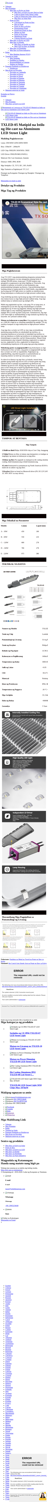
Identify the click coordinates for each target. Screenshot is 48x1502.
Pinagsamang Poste (21, 28)
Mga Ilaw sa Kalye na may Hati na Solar (28, 12)
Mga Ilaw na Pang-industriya (20, 50)
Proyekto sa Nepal (16, 76)
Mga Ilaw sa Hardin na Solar (24, 44)
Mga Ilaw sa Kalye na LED (19, 40)
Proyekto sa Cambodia (18, 72)
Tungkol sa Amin (11, 56)
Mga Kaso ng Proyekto (13, 70)
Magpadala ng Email (8, 1220)
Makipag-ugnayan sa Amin (14, 90)
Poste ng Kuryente (20, 34)
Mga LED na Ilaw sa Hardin (24, 46)
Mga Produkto (10, 8)
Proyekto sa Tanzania (17, 82)
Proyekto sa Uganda (17, 86)
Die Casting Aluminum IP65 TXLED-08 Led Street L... (23, 1073)
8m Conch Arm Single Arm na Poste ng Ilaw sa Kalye (27, 963)
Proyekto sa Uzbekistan (18, 88)
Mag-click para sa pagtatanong (11, 1170)
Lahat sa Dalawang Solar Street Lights (27, 16)
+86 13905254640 (19, 1099)
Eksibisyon (14, 68)
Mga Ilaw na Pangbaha (18, 48)
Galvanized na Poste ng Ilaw (24, 22)
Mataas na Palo (19, 32)
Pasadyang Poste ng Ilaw (23, 30)
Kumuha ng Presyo (8, 94)
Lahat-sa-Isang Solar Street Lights (26, 14)
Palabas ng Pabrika (16, 64)
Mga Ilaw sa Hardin (17, 42)
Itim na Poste (18, 24)
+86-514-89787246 (20, 1101)
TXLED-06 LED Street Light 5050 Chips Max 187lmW (26, 1086)
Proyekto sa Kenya (16, 74)
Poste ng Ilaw (14, 20)
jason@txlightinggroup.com (21, 1097)
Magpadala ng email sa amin (11, 181)
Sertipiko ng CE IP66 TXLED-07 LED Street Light (25, 1034)
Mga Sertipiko (15, 58)
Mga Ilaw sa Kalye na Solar (19, 10)
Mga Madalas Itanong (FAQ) (20, 54)
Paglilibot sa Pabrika (17, 60)
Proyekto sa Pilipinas (17, 80)
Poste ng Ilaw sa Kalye (22, 26)
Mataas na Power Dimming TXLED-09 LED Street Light (23, 1060)
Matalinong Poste (20, 36)
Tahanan (8, 6)
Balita (7, 52)
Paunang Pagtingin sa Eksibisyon (17, 66)
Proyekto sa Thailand (17, 84)
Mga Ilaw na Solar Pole (22, 18)
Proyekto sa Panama (17, 78)
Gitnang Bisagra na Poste (23, 38)
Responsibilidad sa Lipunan (19, 62)
